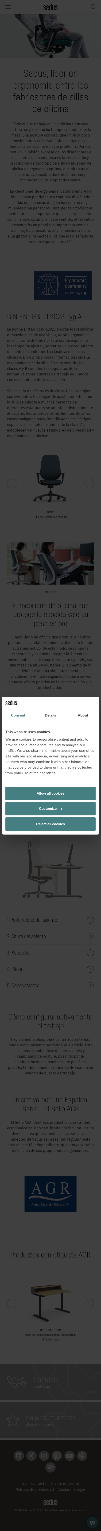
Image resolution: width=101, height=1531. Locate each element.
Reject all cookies (50, 824)
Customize (48, 809)
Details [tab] (50, 715)
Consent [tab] (18, 715)
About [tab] (83, 715)
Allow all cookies (50, 793)
